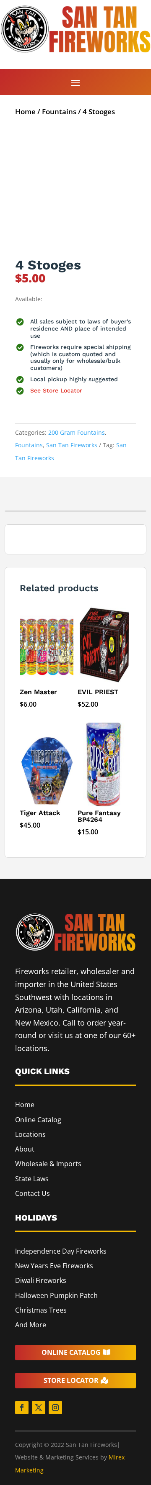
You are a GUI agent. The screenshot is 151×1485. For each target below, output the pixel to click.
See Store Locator (56, 390)
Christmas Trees (41, 1310)
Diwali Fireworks (40, 1280)
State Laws (32, 1178)
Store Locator (71, 1380)
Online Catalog (38, 1119)
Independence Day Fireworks (61, 1251)
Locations (30, 1134)
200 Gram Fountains (76, 432)
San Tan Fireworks (71, 445)
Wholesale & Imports (48, 1163)
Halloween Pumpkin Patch (56, 1295)
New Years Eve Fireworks (54, 1265)
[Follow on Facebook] (22, 1407)
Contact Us (32, 1193)
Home (25, 111)
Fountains (59, 111)
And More (30, 1324)
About (24, 1149)
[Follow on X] (38, 1407)
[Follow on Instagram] (55, 1407)
